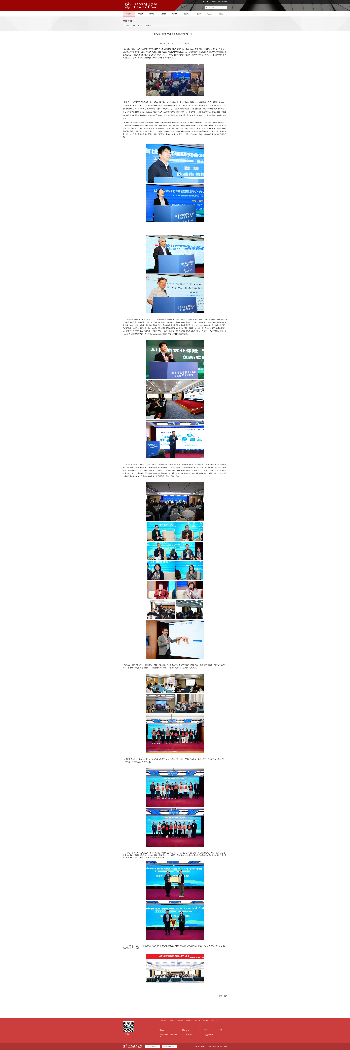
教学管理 (180, 1020)
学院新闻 (148, 25)
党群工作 (197, 1020)
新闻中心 (140, 25)
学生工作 (205, 1020)
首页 (134, 25)
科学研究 (189, 1020)
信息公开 (214, 1020)
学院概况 (163, 1020)
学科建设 (172, 1020)
